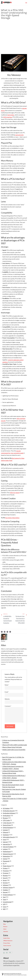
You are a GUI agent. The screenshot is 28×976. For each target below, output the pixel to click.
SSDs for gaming (15, 492)
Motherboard (7, 851)
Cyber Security (7, 822)
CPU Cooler (6, 820)
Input (4, 839)
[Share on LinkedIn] (10, 631)
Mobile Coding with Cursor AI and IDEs (13, 749)
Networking (6, 856)
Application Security (9, 810)
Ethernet (5, 832)
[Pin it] (7, 631)
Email (7, 692)
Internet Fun (6, 844)
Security (5, 878)
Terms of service (7, 945)
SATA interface (7, 117)
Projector (5, 873)
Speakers (5, 890)
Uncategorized (7, 902)
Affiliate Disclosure (7, 940)
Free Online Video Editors (12, 517)
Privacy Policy (6, 943)
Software (5, 885)
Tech (4, 897)
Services (5, 882)
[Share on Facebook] (2, 631)
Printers (5, 868)
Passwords (6, 861)
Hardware (6, 834)
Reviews (5, 875)
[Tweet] (4, 631)
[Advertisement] (14, 36)
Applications (6, 815)
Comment (8, 706)
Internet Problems (8, 846)
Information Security (9, 837)
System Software (8, 894)
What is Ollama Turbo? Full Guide (12, 747)
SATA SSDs (10, 115)
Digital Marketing (8, 827)
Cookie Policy (6, 938)
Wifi (4, 909)
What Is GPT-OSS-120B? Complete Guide (14, 745)
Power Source (7, 866)
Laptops (5, 849)
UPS (4, 904)
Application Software (9, 813)
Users (4, 906)
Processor (6, 870)
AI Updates (6, 808)
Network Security (8, 854)
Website (7, 699)
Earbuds (5, 830)
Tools (4, 899)
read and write (19, 135)
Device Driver (7, 825)
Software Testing (8, 887)
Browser (5, 818)
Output (5, 858)
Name (7, 685)
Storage (5, 892)
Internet (5, 842)
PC (4, 863)
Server (5, 880)
